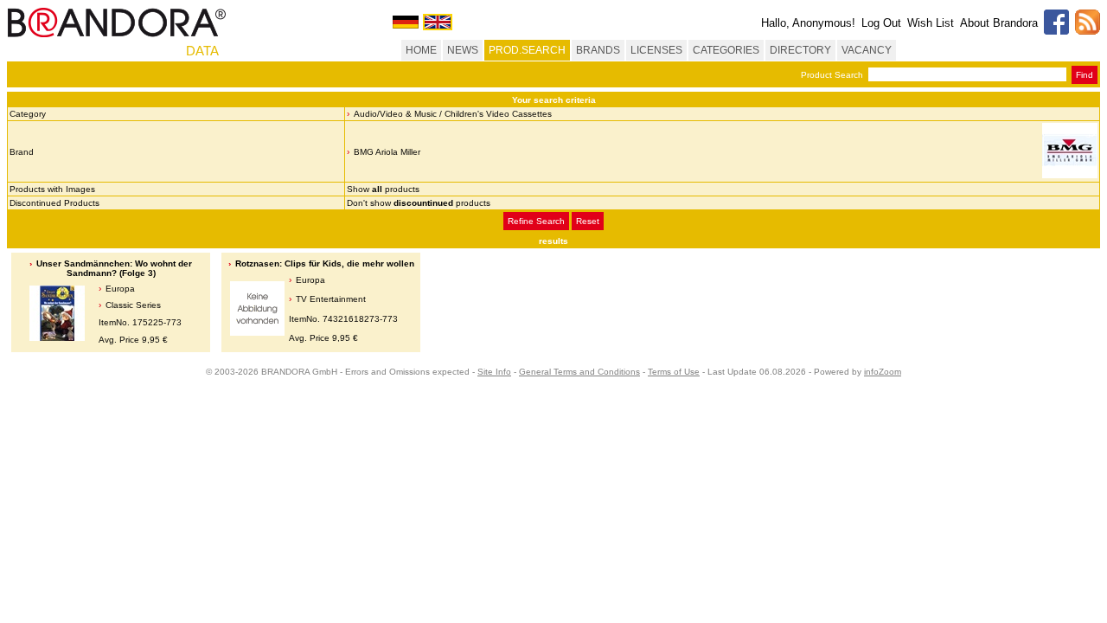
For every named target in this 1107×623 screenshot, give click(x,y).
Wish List (930, 22)
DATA (202, 50)
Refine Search (536, 221)
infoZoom (882, 371)
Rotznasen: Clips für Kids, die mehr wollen (324, 263)
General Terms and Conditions (579, 371)
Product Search (832, 75)
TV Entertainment (331, 299)
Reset (587, 221)
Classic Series (133, 305)
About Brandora (999, 22)
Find (1084, 75)
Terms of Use (674, 371)
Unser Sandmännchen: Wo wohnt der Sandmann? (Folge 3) (114, 268)
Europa (120, 288)
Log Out (881, 22)
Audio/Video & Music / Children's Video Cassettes (453, 114)
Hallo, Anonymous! (808, 22)
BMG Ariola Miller (387, 152)
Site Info (494, 371)
